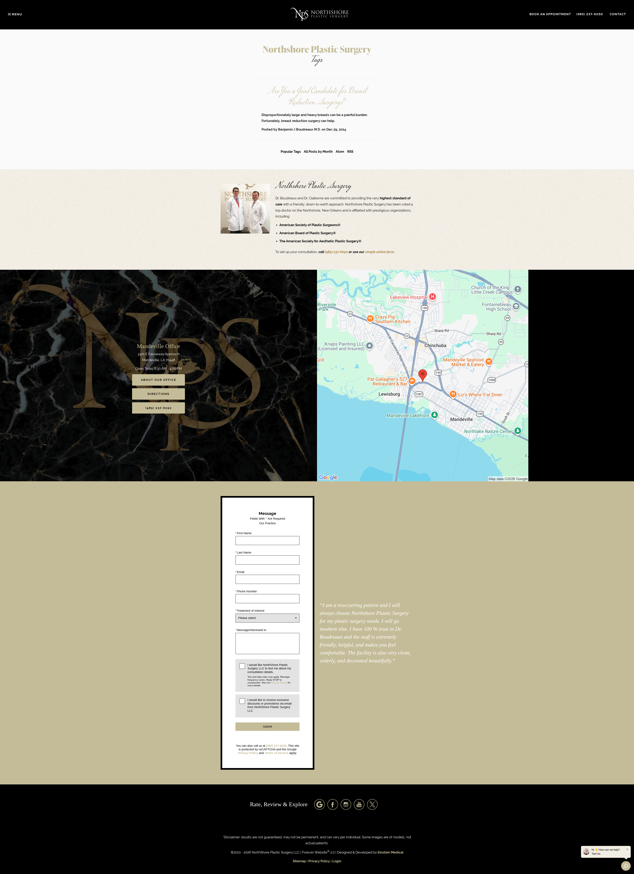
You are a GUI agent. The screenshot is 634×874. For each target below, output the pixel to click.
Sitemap (299, 861)
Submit (267, 726)
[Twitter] (372, 804)
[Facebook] (332, 804)
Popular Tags (291, 152)
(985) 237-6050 (337, 252)
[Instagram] (346, 804)
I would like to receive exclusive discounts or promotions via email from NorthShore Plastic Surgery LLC (269, 705)
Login (336, 861)
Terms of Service (276, 753)
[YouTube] (359, 804)
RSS (350, 152)
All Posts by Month (318, 152)
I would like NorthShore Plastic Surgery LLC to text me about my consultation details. (269, 675)
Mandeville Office (158, 346)
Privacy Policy (279, 682)
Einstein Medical (390, 852)
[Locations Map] (422, 375)
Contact (618, 14)
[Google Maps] (319, 804)
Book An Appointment (550, 14)
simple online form (379, 252)
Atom (340, 152)
